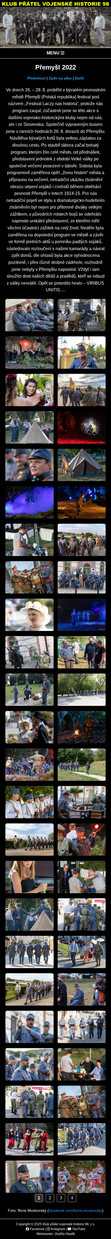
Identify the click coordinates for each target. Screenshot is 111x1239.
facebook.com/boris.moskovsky (75, 1210)
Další (79, 78)
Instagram (57, 1229)
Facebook (36, 1229)
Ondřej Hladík (65, 1234)
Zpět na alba (60, 78)
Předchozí (36, 78)
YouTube (78, 1229)
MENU (54, 53)
